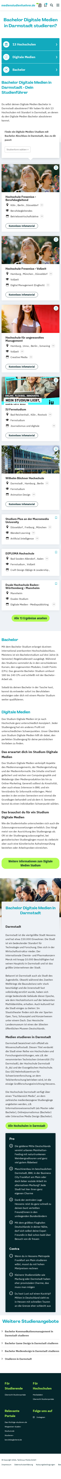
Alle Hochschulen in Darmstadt (26, 1126)
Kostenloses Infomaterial (22, 226)
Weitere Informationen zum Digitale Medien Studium (30, 863)
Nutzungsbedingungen (45, 1464)
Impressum (6, 1464)
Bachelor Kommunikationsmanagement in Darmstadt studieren (29, 1333)
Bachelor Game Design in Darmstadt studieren (31, 1343)
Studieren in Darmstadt (18, 1358)
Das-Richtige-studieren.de (16, 1422)
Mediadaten (38, 1395)
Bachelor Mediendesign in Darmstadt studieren (32, 1351)
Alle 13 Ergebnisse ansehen (30, 618)
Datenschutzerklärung (23, 1464)
